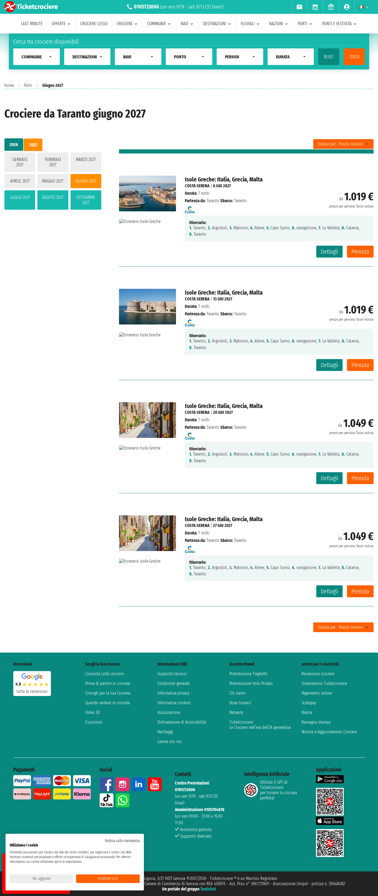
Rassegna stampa (316, 722)
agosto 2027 (52, 197)
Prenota (360, 251)
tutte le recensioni (32, 691)
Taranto (213, 200)
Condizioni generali (173, 683)
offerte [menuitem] (59, 23)
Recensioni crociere (318, 673)
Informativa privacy (173, 693)
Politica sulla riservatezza (122, 840)
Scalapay (309, 702)
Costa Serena (197, 185)
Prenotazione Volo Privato (251, 683)
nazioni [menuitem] (276, 23)
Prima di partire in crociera (107, 683)
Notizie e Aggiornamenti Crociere (329, 731)
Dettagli (329, 251)
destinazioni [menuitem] (214, 23)
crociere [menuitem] (125, 23)
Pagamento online (317, 693)
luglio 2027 (20, 197)
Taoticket (208, 889)
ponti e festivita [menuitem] (337, 23)
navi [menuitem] (184, 23)
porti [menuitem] (302, 23)
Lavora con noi (169, 741)
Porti (28, 85)
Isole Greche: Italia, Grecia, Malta (224, 179)
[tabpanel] (52, 182)
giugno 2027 (86, 181)
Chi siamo (237, 693)
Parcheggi (165, 731)
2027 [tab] (33, 144)
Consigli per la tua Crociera (107, 693)
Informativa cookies (173, 702)
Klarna (307, 712)
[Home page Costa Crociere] (190, 208)
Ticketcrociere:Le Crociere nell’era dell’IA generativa (260, 725)
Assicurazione (168, 712)
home (9, 85)
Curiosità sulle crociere (104, 673)
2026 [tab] (14, 144)
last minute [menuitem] (32, 23)
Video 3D (92, 712)
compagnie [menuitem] (156, 23)
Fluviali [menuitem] (248, 23)
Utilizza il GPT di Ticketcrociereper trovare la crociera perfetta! (278, 790)
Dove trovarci (240, 702)
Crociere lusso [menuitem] (94, 23)
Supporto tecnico (172, 673)
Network (236, 712)
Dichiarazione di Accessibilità (181, 722)
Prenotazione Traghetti (248, 673)
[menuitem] (299, 7)
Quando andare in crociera (107, 702)
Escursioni (93, 722)
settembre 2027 (85, 200)
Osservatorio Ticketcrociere (324, 683)
